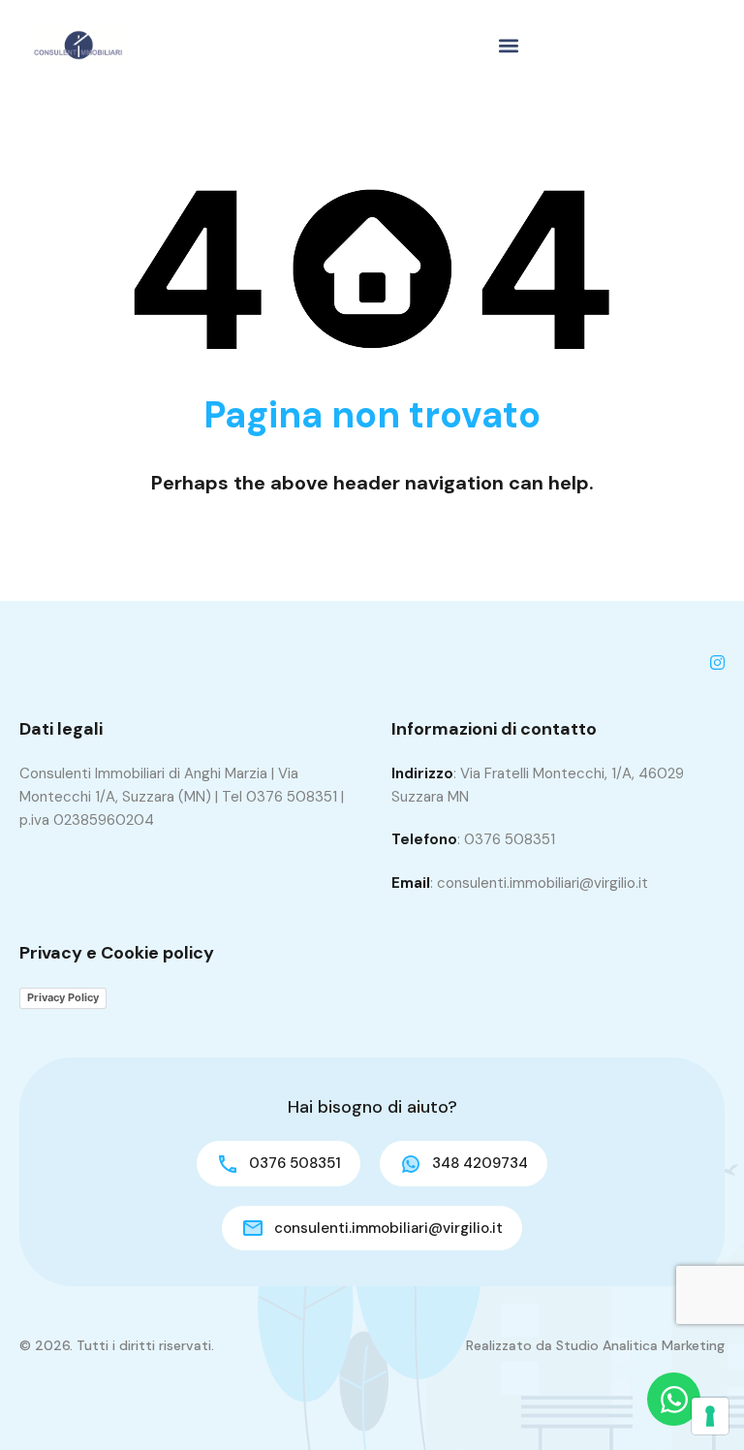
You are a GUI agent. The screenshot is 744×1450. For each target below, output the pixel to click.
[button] (508, 45)
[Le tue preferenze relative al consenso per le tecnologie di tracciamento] (710, 1416)
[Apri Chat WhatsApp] (673, 1399)
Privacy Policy (63, 997)
